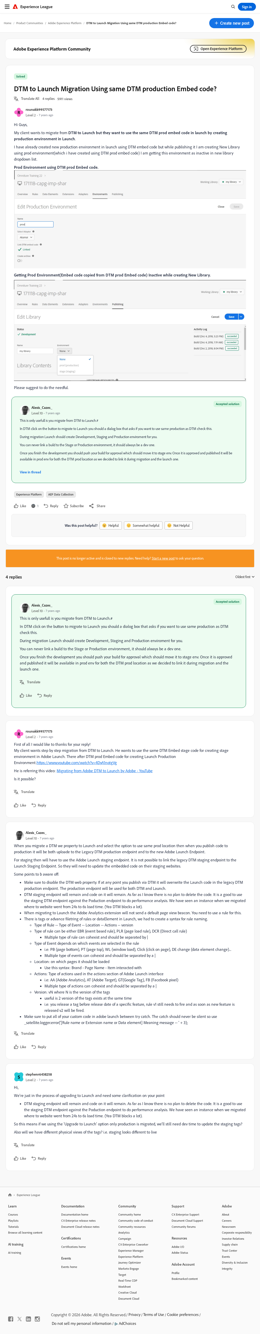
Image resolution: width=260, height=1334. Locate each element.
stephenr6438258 (39, 1074)
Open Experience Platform (221, 48)
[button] (231, 23)
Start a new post (163, 558)
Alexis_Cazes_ (41, 407)
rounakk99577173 (39, 109)
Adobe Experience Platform (65, 23)
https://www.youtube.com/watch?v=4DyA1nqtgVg (77, 762)
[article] (128, 651)
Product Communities (29, 23)
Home (7, 23)
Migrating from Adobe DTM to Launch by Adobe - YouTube (105, 770)
